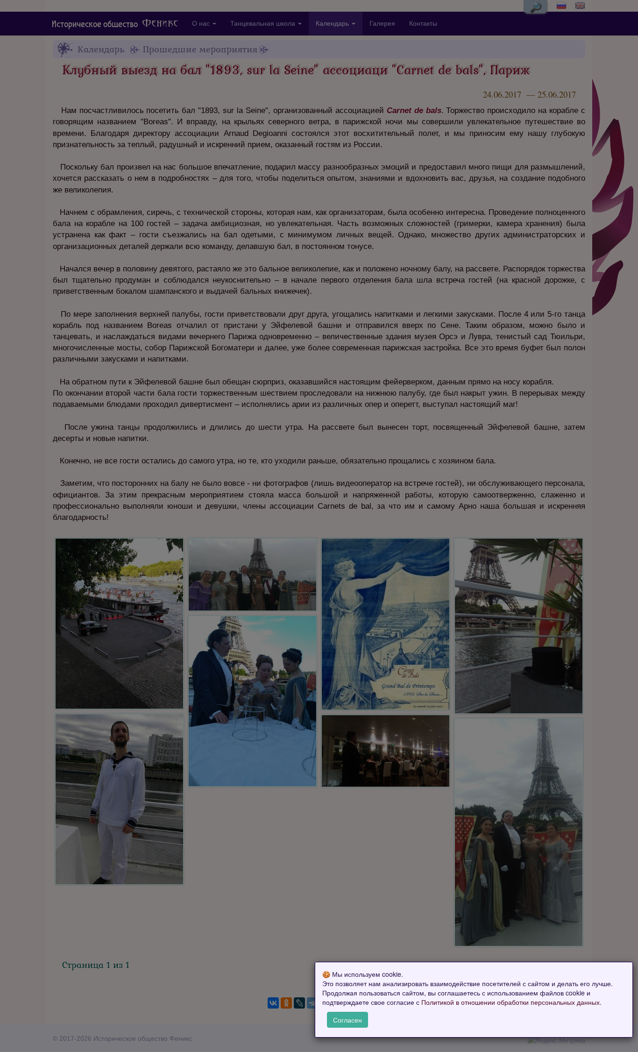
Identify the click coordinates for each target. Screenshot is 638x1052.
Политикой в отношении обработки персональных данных (510, 1002)
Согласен (347, 1019)
